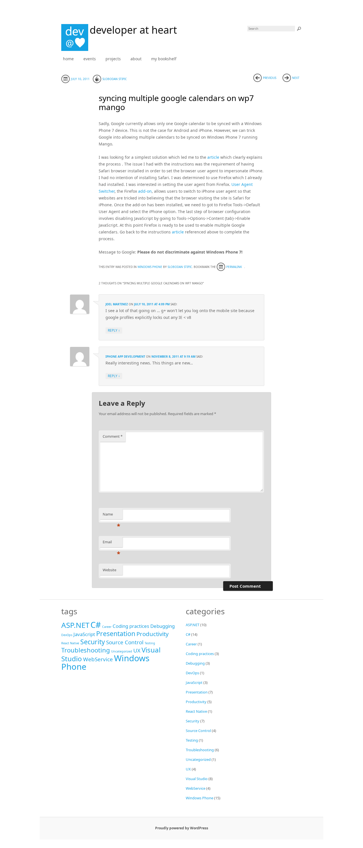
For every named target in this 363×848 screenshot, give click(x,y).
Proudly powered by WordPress (181, 828)
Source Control (124, 642)
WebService (98, 659)
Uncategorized (121, 651)
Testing (150, 643)
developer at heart (133, 30)
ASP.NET (75, 625)
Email (111, 543)
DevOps (66, 635)
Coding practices (131, 626)
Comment (113, 436)
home (68, 58)
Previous (269, 78)
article (213, 157)
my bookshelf (163, 58)
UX (136, 650)
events (89, 58)
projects (113, 58)
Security (92, 641)
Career (106, 627)
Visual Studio (197, 778)
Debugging (162, 626)
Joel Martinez (116, 304)
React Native (70, 643)
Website (109, 569)
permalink (234, 267)
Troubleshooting (85, 650)
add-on (145, 191)
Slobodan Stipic (114, 79)
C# (95, 624)
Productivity (152, 634)
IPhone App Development (125, 356)
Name (111, 515)
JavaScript (84, 634)
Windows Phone (150, 267)
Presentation (115, 633)
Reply (114, 330)
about (136, 58)
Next (295, 78)
